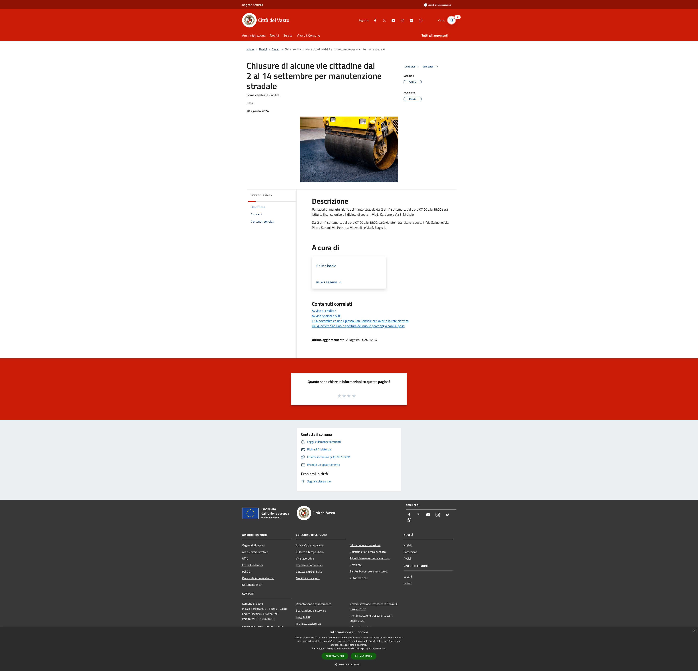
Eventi (408, 583)
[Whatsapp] (419, 20)
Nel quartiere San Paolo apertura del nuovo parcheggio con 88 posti (358, 325)
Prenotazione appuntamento (313, 604)
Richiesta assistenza (308, 623)
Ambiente (356, 565)
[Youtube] (392, 20)
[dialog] (349, 649)
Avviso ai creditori (324, 310)
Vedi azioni (429, 67)
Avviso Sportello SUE (326, 315)
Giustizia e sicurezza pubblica (368, 552)
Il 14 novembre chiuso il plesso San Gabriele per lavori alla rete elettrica (360, 320)
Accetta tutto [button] (335, 656)
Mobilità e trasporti (308, 578)
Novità (263, 49)
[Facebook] (373, 20)
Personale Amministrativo (258, 578)
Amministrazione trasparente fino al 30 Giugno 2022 (374, 606)
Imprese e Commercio (309, 565)
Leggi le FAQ (303, 617)
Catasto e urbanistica (309, 571)
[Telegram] (410, 20)
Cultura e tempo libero (310, 552)
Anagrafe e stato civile (310, 545)
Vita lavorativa (305, 558)
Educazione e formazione (365, 545)
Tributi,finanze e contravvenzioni (370, 558)
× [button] (694, 630)
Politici (246, 571)
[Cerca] (451, 20)
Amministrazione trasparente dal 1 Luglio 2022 (371, 618)
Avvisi (275, 49)
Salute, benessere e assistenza (369, 571)
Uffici (245, 558)
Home (250, 49)
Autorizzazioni (358, 578)
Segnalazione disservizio (311, 610)
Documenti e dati (252, 584)
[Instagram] (401, 20)
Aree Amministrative (255, 552)
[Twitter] (382, 20)
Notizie (408, 545)
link (384, 648)
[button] (349, 664)
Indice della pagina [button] (261, 195)
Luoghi (408, 576)
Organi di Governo (253, 545)
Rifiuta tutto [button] (363, 655)
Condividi (410, 67)
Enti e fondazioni (252, 565)
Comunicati (411, 552)
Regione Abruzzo (252, 5)
